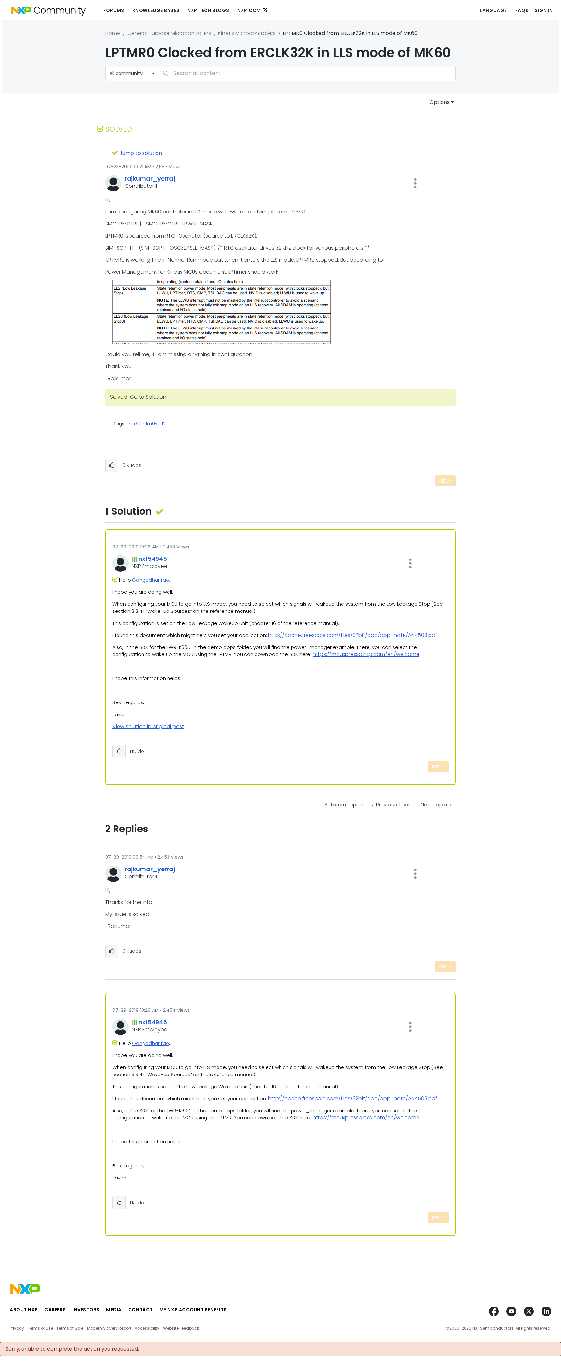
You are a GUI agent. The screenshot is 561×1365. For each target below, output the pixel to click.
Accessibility (147, 1328)
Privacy (17, 1328)
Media (114, 1310)
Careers (55, 1310)
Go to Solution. (148, 397)
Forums (113, 10)
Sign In (544, 10)
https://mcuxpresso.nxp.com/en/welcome (366, 654)
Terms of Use (40, 1328)
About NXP (24, 1310)
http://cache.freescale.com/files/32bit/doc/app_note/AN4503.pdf (352, 635)
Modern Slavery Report (109, 1328)
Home (112, 33)
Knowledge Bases (155, 10)
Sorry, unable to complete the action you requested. (72, 1349)
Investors (86, 1310)
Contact (140, 1310)
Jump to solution (140, 153)
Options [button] (440, 102)
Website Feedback (181, 1328)
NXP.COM (249, 10)
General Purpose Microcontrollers (169, 33)
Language (493, 10)
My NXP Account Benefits (193, 1310)
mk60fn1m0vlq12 (147, 423)
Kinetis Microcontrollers (247, 33)
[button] (415, 183)
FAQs (521, 10)
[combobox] (307, 73)
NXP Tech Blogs (208, 10)
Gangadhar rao (150, 580)
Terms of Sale (69, 1328)
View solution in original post (148, 726)
